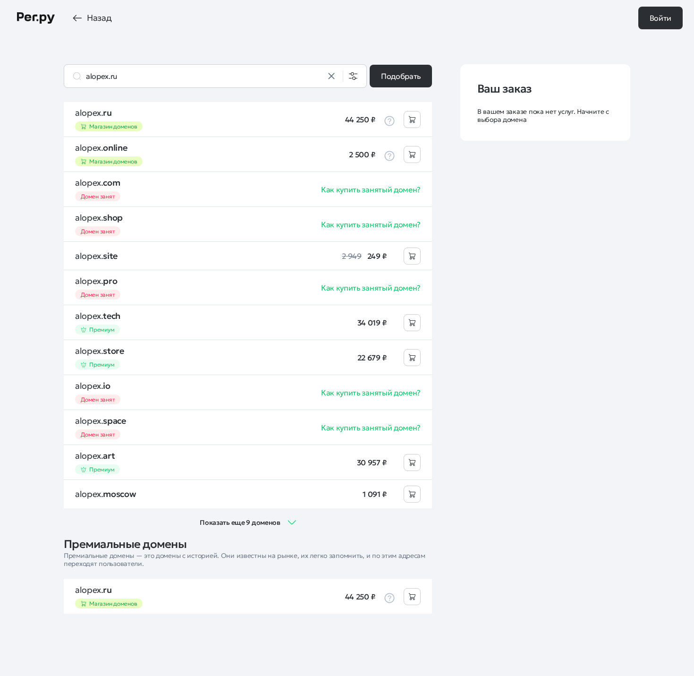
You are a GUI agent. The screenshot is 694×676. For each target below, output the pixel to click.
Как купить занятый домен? (371, 189)
